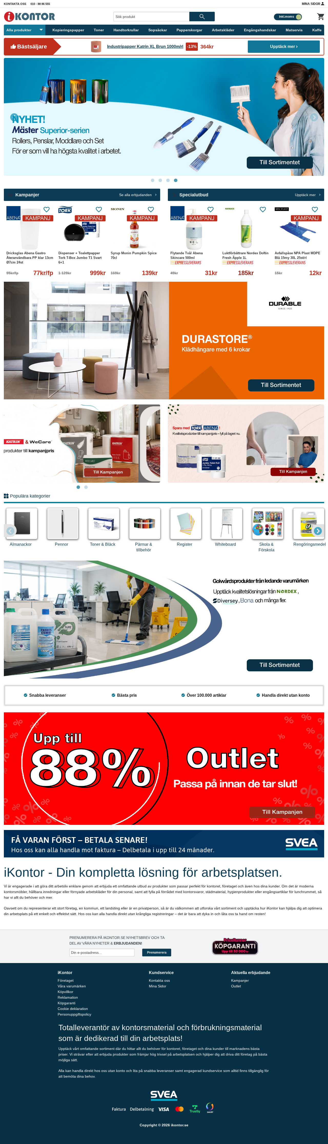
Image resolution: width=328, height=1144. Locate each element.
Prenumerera (157, 952)
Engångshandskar (260, 30)
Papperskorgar (189, 30)
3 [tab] (167, 180)
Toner (99, 30)
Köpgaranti (66, 1003)
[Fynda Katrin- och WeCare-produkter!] (82, 443)
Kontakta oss (15, 3)
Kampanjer (240, 980)
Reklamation (68, 997)
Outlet (236, 986)
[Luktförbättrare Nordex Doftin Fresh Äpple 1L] (245, 229)
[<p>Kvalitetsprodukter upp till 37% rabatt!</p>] (246, 443)
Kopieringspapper (68, 30)
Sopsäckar (157, 30)
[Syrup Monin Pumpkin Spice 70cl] (134, 229)
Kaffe (317, 30)
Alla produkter (18, 30)
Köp (234, 239)
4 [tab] (175, 180)
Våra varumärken (72, 986)
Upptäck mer (282, 46)
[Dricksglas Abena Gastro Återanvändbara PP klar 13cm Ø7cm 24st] (29, 229)
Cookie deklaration (73, 1009)
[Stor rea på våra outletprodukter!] (164, 768)
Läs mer (96, 239)
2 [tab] (160, 180)
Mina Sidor (311, 4)
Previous (14, 116)
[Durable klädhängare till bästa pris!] (164, 340)
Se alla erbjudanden (136, 195)
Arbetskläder (223, 30)
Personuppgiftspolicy (74, 1014)
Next (314, 116)
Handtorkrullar (126, 30)
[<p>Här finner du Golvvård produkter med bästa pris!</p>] (164, 619)
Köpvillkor (65, 992)
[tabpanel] (82, 443)
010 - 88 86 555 (40, 3)
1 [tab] (152, 180)
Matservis (294, 30)
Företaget (66, 980)
